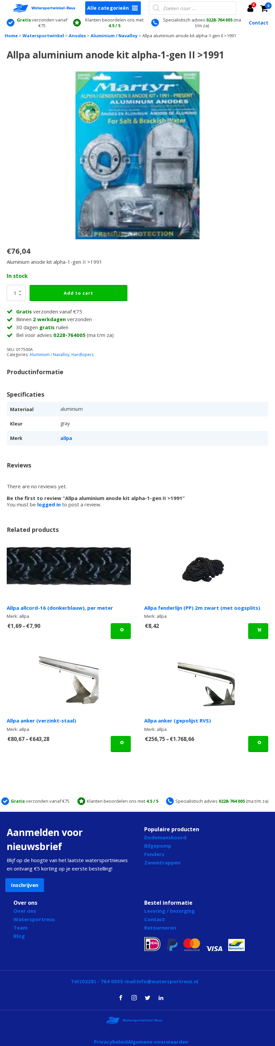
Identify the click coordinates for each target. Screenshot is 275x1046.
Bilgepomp (157, 845)
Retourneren (160, 927)
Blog (19, 936)
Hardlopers (82, 354)
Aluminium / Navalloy (114, 36)
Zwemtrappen (162, 862)
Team (20, 927)
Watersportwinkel (43, 36)
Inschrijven (24, 885)
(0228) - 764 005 (100, 981)
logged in (49, 504)
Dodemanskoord (165, 837)
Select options (121, 631)
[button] (252, 8)
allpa (66, 438)
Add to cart (78, 293)
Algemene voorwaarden (158, 1041)
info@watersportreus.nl (167, 981)
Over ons (24, 910)
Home (11, 36)
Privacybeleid (111, 1041)
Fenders (154, 854)
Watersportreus (34, 919)
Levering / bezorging (169, 911)
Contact (258, 23)
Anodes (77, 36)
